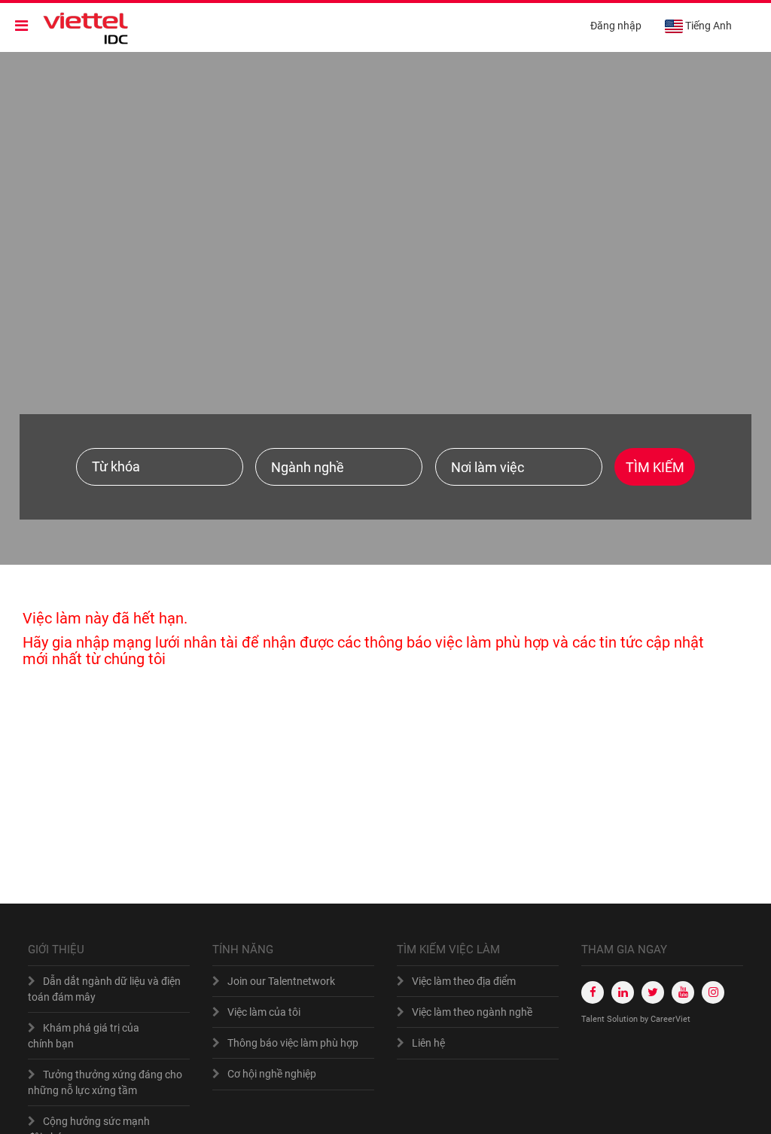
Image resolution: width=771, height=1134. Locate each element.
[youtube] (683, 992)
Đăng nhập (615, 26)
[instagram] (713, 992)
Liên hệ (428, 1043)
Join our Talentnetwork (281, 981)
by (645, 1019)
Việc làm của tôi (263, 1012)
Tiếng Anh (708, 26)
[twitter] (652, 992)
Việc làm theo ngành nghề (472, 1012)
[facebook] (592, 992)
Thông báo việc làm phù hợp (292, 1043)
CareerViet (670, 1019)
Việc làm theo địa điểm (464, 981)
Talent (594, 1019)
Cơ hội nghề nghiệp (271, 1074)
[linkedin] (622, 992)
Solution (623, 1019)
